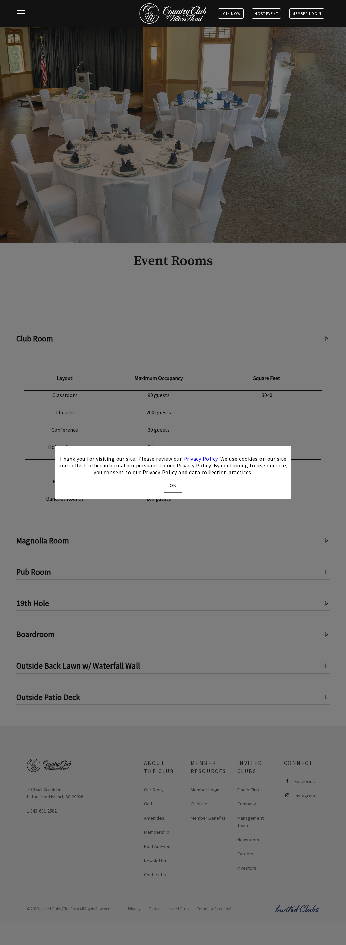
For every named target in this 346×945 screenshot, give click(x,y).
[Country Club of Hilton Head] (172, 13)
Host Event (266, 13)
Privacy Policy (200, 458)
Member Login (306, 13)
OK (173, 485)
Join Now (231, 13)
